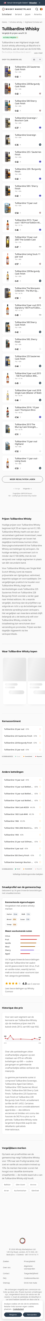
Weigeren (13, 1315)
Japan (27, 14)
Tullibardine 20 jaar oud (14, 729)
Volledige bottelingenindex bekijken (28, 874)
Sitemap (6, 1283)
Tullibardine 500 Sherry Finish (16, 855)
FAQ (4, 1278)
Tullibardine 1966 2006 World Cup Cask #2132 (18, 828)
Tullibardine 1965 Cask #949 (16, 814)
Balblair (7, 1184)
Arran (6, 1190)
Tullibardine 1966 (11, 821)
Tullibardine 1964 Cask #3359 (16, 807)
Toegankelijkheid (31, 1273)
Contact (6, 1273)
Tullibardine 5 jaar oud (13, 848)
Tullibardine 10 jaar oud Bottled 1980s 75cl (18, 800)
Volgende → (27, 489)
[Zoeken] (37, 9)
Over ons (6, 1267)
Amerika (38, 14)
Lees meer (38, 53)
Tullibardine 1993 (11, 835)
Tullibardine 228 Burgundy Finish (18, 743)
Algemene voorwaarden (29, 1267)
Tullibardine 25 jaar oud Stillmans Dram (18, 841)
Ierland (18, 14)
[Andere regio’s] (41, 9)
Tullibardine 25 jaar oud (14, 749)
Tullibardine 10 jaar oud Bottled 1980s (18, 793)
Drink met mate (30, 1283)
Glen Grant (20, 1184)
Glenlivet (35, 1190)
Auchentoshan (20, 1190)
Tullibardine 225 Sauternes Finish (18, 736)
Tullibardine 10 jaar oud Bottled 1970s (18, 787)
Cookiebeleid (18, 1309)
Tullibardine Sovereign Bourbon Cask (18, 862)
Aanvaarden (32, 1315)
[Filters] (34, 59)
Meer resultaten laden (22, 479)
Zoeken (6, 1261)
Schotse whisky (16, 22)
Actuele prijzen (9, 37)
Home (4, 22)
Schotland (7, 14)
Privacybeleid (29, 1261)
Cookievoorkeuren (31, 1278)
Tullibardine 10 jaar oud (14, 780)
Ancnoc (33, 1184)
